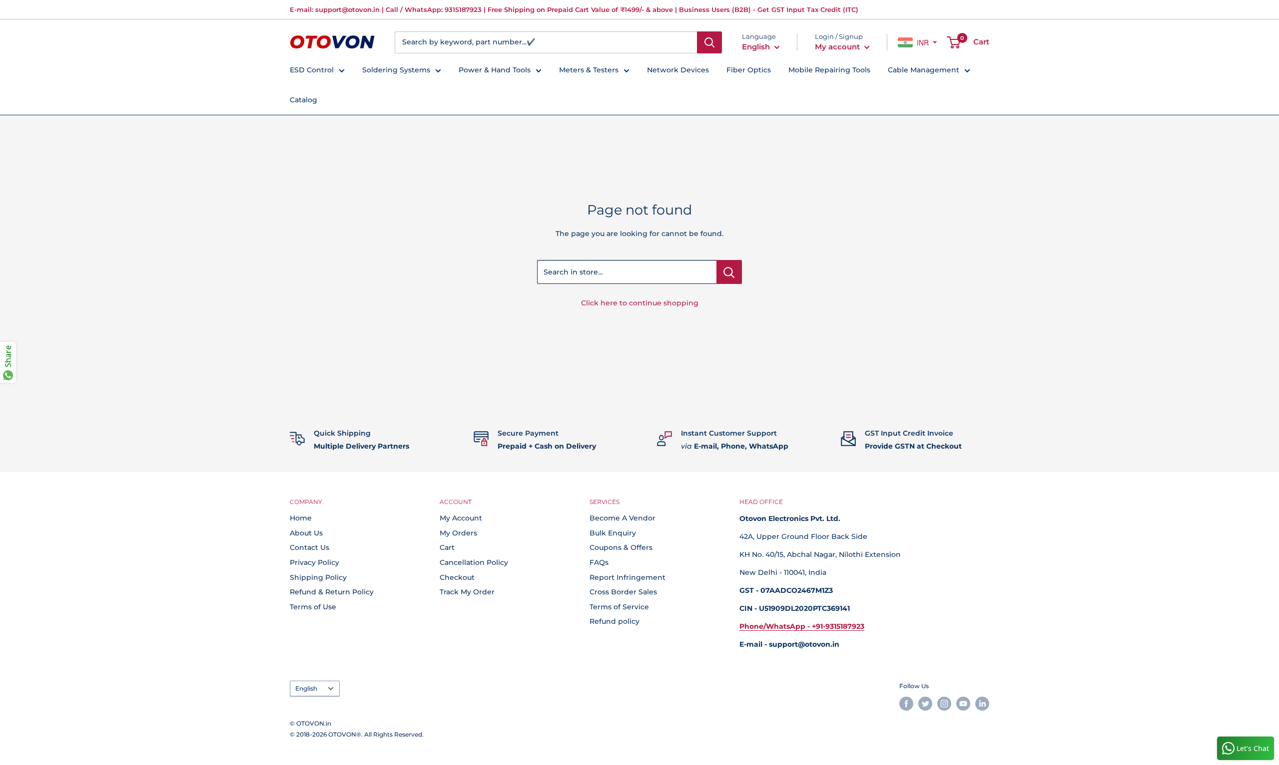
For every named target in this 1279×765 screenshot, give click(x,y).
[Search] (709, 42)
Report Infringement (627, 577)
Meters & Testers (589, 69)
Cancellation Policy (474, 562)
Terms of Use (313, 606)
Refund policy (615, 621)
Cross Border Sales (623, 591)
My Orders (458, 532)
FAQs (599, 562)
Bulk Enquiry (613, 532)
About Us (306, 532)
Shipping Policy (318, 577)
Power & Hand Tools (495, 69)
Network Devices (678, 69)
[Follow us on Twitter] (925, 704)
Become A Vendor (622, 517)
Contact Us (309, 547)
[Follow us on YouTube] (963, 704)
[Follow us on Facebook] (906, 704)
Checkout (457, 577)
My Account (461, 517)
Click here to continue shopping (639, 302)
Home (301, 517)
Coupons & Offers (621, 547)
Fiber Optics (748, 69)
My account (838, 46)
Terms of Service (619, 606)
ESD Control (312, 69)
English (306, 688)
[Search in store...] (729, 272)
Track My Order (467, 591)
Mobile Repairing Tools (829, 69)
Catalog (303, 99)
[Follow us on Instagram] (944, 704)
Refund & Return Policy (332, 591)
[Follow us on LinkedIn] (982, 704)
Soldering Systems (396, 69)
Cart (447, 547)
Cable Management (923, 69)
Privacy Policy (314, 562)
